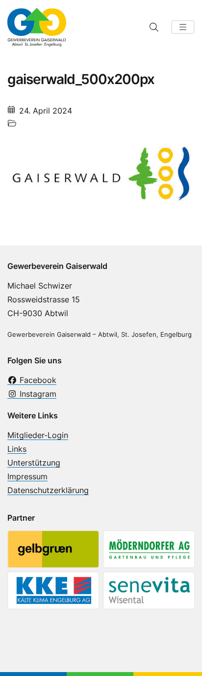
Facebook (36, 380)
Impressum (27, 476)
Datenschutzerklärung (48, 490)
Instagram (36, 394)
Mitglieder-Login (37, 435)
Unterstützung (33, 463)
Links (16, 449)
